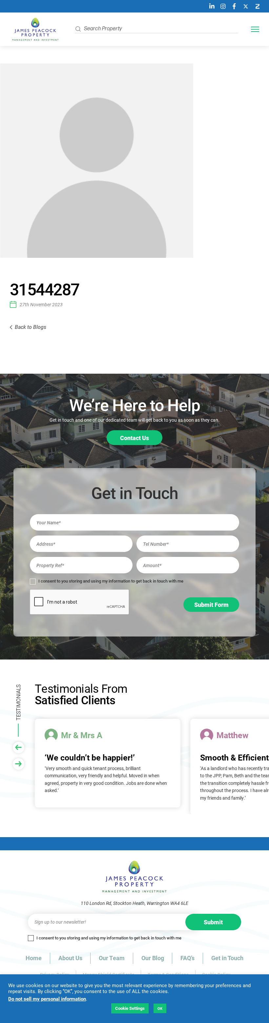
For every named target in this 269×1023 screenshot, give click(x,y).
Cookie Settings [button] (130, 1008)
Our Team (112, 958)
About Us (70, 958)
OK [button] (159, 1008)
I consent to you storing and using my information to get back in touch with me (110, 581)
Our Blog (152, 958)
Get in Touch (227, 958)
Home (34, 958)
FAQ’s (187, 958)
